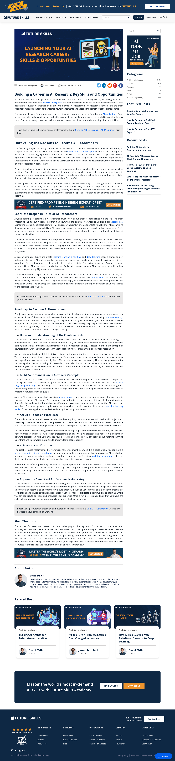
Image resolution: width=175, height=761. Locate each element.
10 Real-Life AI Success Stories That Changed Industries (87, 636)
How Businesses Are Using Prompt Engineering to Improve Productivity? (143, 188)
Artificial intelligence (27, 85)
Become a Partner (97, 739)
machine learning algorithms (67, 257)
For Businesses (95, 735)
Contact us (134, 685)
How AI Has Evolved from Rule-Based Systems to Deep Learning (142, 167)
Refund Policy (146, 755)
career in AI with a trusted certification (33, 453)
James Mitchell (88, 650)
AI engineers (97, 277)
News (129, 94)
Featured (130, 87)
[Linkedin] (104, 85)
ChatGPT (130, 83)
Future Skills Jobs (70, 739)
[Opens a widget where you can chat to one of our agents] (163, 756)
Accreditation (147, 735)
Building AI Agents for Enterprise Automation (33, 636)
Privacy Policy (123, 755)
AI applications (110, 114)
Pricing (138, 17)
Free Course (111, 685)
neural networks (67, 397)
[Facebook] (120, 85)
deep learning (93, 257)
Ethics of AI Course (97, 296)
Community (147, 744)
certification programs (103, 456)
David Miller (49, 85)
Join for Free (164, 17)
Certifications (42, 735)
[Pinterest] (115, 85)
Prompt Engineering (135, 97)
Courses (40, 739)
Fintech (130, 90)
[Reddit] (109, 85)
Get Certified (158, 6)
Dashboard (151, 17)
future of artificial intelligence (81, 151)
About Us (119, 735)
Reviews (119, 739)
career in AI (117, 221)
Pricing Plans (42, 744)
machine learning (114, 317)
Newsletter (120, 744)
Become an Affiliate (97, 744)
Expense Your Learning (151, 739)
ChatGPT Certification (97, 508)
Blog (65, 744)
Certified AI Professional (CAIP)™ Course (94, 130)
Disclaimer (135, 755)
